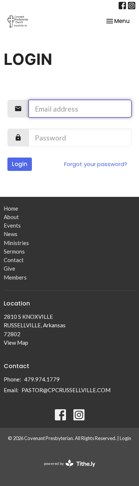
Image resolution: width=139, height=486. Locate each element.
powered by (66, 470)
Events (12, 225)
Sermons (14, 251)
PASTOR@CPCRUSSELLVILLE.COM (65, 390)
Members (15, 277)
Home (11, 208)
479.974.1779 (42, 379)
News (10, 234)
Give (9, 268)
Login (19, 164)
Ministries (16, 242)
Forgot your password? (95, 164)
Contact (14, 260)
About (11, 217)
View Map (16, 342)
